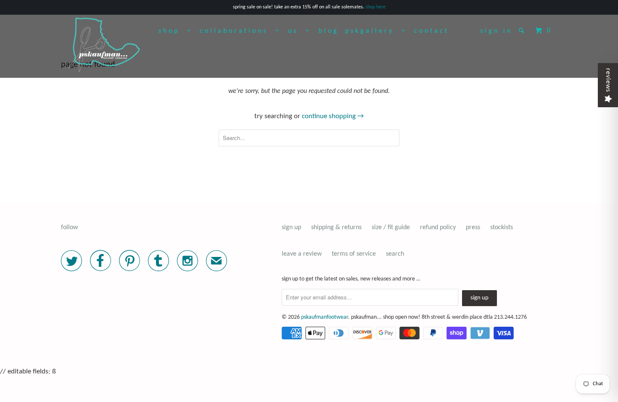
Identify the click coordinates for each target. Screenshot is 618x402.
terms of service (354, 254)
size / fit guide (391, 227)
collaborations (237, 31)
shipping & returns (336, 227)
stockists (501, 227)
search (395, 254)
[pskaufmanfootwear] (104, 45)
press (473, 227)
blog (329, 31)
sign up (291, 227)
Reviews (608, 80)
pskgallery (373, 31)
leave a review (302, 254)
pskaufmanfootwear (324, 317)
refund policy (438, 227)
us (297, 31)
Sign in (496, 31)
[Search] (523, 30)
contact (431, 31)
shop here (375, 7)
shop (172, 31)
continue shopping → (333, 116)
